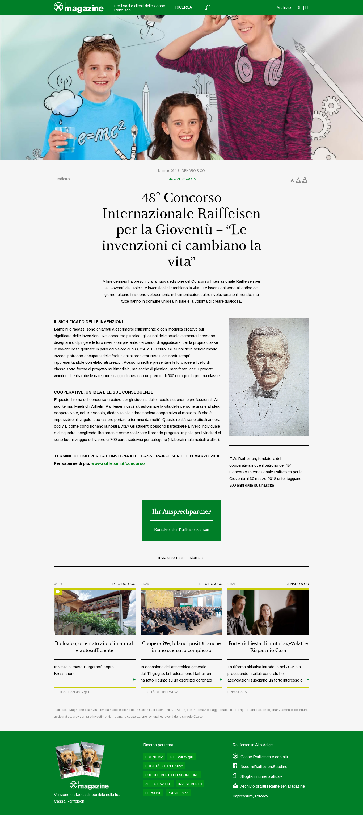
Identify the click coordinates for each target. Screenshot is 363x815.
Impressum (243, 796)
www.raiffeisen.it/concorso (118, 463)
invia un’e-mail (170, 557)
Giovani (174, 179)
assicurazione (158, 784)
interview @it (182, 757)
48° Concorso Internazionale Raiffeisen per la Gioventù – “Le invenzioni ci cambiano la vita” (181, 230)
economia (154, 757)
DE (299, 7)
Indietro (63, 179)
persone (153, 793)
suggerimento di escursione (172, 775)
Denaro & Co (193, 171)
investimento (190, 784)
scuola (189, 179)
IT (307, 7)
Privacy (261, 796)
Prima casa (237, 692)
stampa (196, 557)
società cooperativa (159, 692)
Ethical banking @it (72, 692)
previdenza (178, 793)
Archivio (284, 7)
